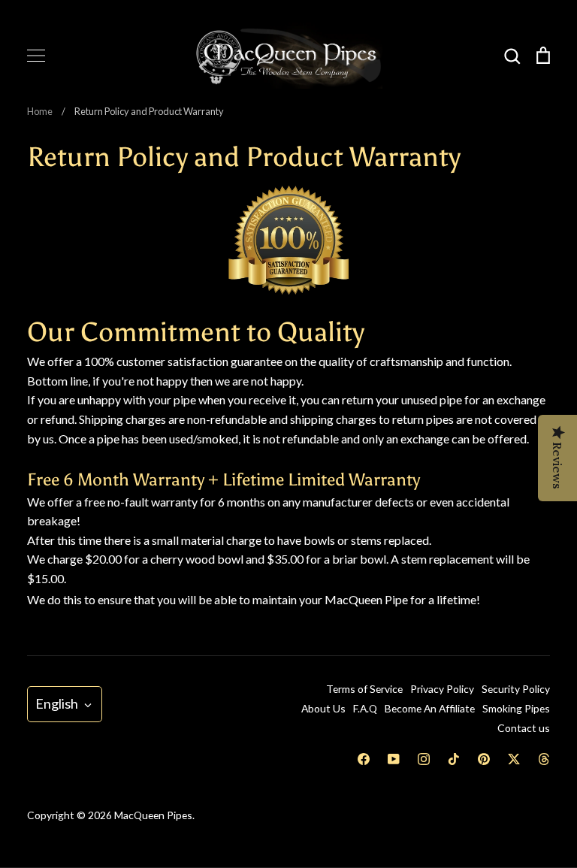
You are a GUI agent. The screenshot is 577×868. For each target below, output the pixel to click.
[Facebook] (364, 759)
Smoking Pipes (516, 708)
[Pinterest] (484, 759)
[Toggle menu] (36, 55)
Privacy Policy (442, 688)
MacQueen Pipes (153, 815)
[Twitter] (514, 759)
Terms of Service (364, 688)
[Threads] (544, 759)
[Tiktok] (454, 759)
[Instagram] (424, 759)
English (56, 703)
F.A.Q (365, 708)
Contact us (523, 727)
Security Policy (516, 688)
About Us (323, 708)
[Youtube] (394, 759)
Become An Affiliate (430, 708)
